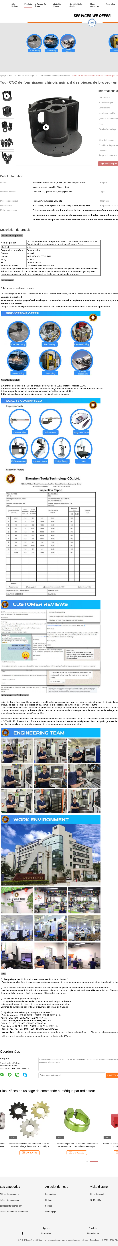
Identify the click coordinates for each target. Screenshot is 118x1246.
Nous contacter (94, 5)
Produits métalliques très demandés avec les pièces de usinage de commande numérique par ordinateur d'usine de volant (21, 1145)
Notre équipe (50, 1212)
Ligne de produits (98, 1194)
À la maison (15, 5)
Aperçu (46, 1228)
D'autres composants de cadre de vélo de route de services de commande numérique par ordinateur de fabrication (68, 1145)
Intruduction (50, 1194)
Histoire (48, 1200)
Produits (28, 4)
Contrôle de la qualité (76, 5)
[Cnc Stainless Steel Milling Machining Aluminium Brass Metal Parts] (54, 164)
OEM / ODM (95, 1200)
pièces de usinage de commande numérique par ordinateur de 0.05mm (52, 1032)
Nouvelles (110, 4)
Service (48, 1206)
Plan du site (93, 1233)
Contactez (23, 1152)
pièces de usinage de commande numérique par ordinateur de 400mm (36, 1036)
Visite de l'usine (57, 5)
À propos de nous (40, 5)
